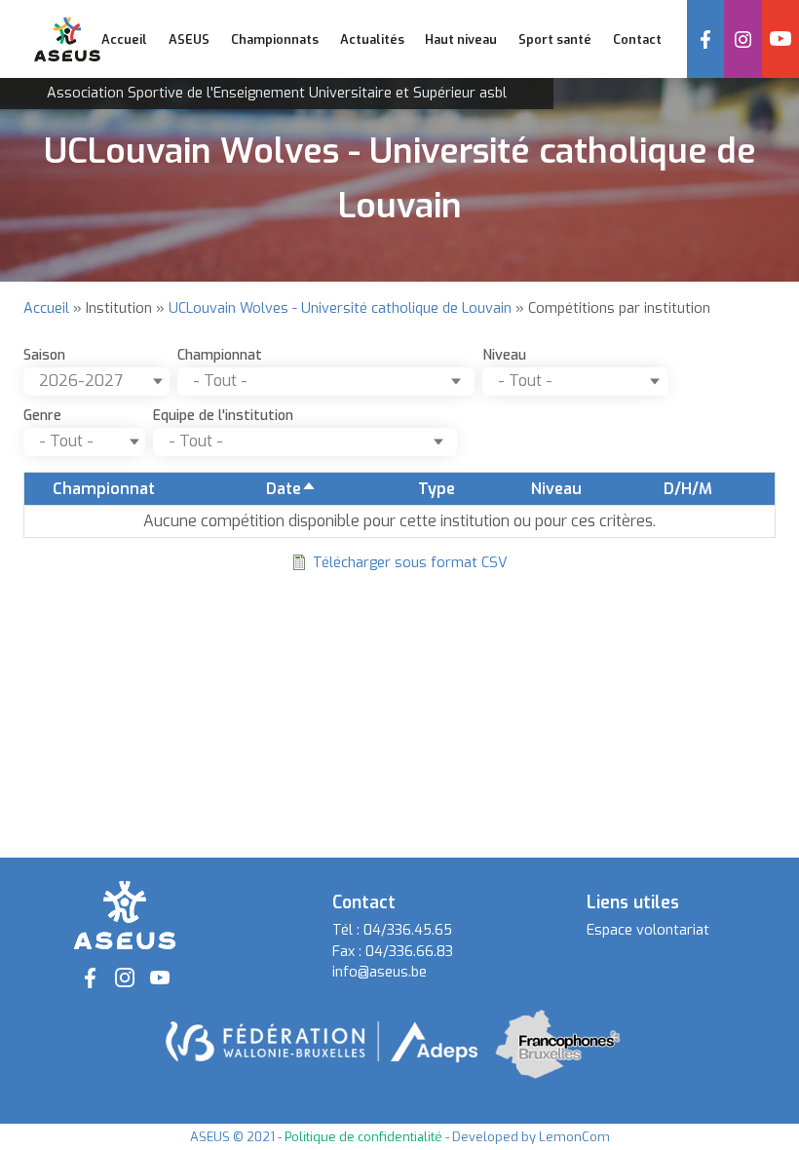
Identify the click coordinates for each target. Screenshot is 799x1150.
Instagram (742, 39)
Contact (637, 39)
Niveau (504, 355)
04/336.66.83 (409, 951)
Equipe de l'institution (223, 415)
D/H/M (688, 489)
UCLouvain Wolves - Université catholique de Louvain (340, 308)
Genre (42, 415)
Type (436, 489)
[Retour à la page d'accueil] (124, 914)
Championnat (219, 355)
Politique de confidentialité (363, 1137)
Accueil (124, 39)
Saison (44, 355)
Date (291, 489)
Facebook (705, 39)
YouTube (780, 39)
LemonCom (574, 1137)
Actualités (372, 39)
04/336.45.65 (407, 930)
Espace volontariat (648, 930)
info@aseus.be (379, 972)
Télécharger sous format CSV (410, 563)
